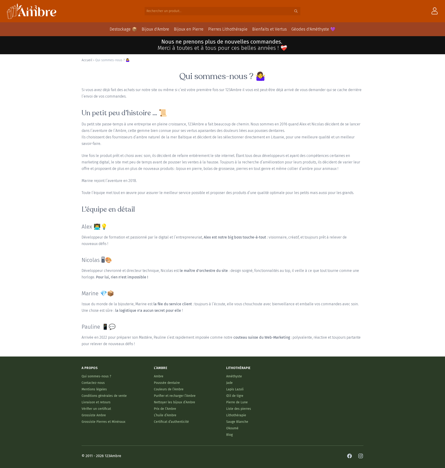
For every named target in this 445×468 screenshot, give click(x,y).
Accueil (87, 60)
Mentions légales (94, 389)
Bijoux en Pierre (188, 29)
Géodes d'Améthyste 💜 (313, 29)
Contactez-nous (93, 383)
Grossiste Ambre (94, 415)
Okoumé (232, 428)
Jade (229, 383)
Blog (229, 435)
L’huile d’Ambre (165, 415)
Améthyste (234, 376)
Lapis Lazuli (235, 389)
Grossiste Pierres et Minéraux (103, 422)
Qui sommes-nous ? (96, 376)
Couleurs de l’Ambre (169, 389)
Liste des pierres (238, 409)
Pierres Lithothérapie (228, 29)
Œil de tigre (234, 396)
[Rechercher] (296, 11)
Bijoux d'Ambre (155, 29)
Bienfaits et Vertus (269, 29)
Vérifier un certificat (96, 409)
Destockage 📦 (123, 29)
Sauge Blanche (237, 422)
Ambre (158, 376)
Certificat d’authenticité (171, 422)
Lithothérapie (236, 415)
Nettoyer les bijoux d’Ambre (174, 402)
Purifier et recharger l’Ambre (175, 396)
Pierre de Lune (237, 402)
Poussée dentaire (167, 383)
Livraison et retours (96, 402)
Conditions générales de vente (104, 396)
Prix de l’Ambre (165, 409)
